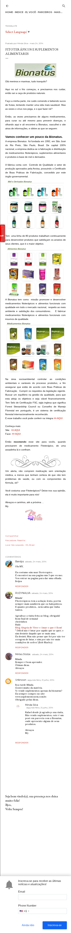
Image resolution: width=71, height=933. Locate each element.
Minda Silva (31, 704)
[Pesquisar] (64, 5)
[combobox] (24, 911)
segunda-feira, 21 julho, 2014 (41, 680)
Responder (21, 586)
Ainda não (28, 925)
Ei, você (30, 12)
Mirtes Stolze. (23, 654)
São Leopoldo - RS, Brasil (23, 545)
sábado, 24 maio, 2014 (35, 561)
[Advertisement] (35, 842)
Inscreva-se (55, 925)
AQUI (60, 418)
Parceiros (45, 12)
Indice (19, 12)
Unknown (20, 679)
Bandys (19, 561)
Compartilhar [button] (11, 536)
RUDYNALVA (22, 593)
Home (9, 12)
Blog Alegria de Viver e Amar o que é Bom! (38, 627)
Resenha (21, 540)
